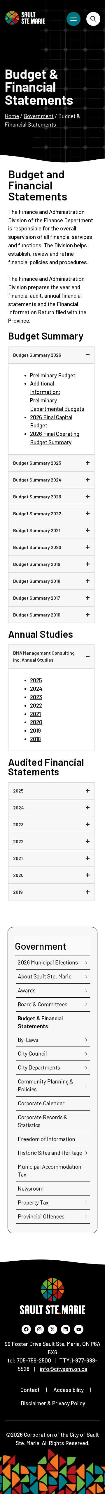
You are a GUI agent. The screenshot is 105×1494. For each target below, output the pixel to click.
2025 (36, 680)
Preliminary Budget (52, 375)
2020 (36, 722)
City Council (32, 1053)
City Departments (39, 1067)
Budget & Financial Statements (40, 1022)
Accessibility (68, 1389)
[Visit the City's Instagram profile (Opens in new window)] (39, 1329)
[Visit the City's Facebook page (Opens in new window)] (26, 1329)
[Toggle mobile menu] (73, 19)
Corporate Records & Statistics (42, 1121)
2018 (35, 739)
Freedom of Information (46, 1139)
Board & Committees (42, 1004)
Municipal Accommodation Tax (49, 1170)
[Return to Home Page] (25, 18)
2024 (36, 688)
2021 (35, 713)
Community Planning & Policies (45, 1085)
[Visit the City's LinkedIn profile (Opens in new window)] (65, 1329)
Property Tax (33, 1202)
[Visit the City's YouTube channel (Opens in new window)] (78, 1329)
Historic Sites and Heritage (50, 1152)
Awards (27, 990)
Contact (30, 1389)
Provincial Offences (41, 1216)
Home (12, 116)
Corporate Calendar (41, 1103)
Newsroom (30, 1188)
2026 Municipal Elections (48, 962)
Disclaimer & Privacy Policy (53, 1403)
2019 (35, 730)
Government (39, 116)
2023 (36, 697)
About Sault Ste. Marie (44, 976)
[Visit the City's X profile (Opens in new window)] (52, 1329)
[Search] (93, 19)
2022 (36, 705)
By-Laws (28, 1039)
